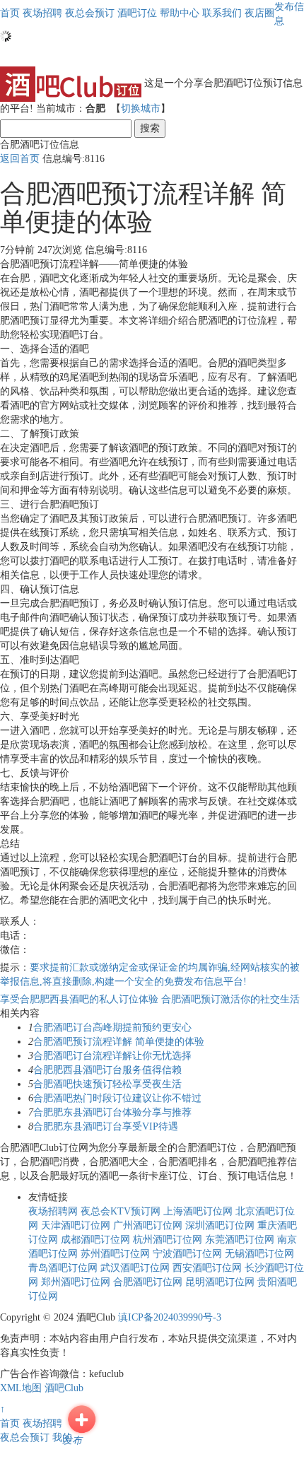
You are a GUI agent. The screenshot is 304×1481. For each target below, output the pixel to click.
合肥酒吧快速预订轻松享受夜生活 (107, 1084)
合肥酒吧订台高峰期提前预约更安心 (112, 1027)
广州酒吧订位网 (147, 1225)
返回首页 (20, 158)
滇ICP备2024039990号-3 (169, 1317)
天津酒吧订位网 (75, 1225)
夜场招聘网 (53, 1211)
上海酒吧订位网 (198, 1211)
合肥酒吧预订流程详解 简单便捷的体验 (118, 1041)
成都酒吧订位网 (95, 1239)
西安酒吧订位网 (207, 1268)
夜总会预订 (24, 1437)
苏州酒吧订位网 (115, 1253)
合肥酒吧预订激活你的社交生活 (230, 999)
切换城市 (140, 108)
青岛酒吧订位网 (63, 1268)
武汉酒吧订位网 (135, 1268)
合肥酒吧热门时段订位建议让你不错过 (117, 1098)
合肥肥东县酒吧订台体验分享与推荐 (112, 1112)
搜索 (150, 128)
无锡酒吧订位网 (259, 1253)
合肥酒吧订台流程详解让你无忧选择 (112, 1055)
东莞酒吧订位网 (239, 1239)
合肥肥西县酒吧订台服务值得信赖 (107, 1070)
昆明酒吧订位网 (220, 1282)
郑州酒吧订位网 (75, 1282)
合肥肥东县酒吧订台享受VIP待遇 (105, 1126)
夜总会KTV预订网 (120, 1211)
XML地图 (21, 1388)
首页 (10, 13)
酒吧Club (64, 1388)
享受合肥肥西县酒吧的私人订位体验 (80, 999)
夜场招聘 (42, 1423)
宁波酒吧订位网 (187, 1253)
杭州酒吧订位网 (167, 1239)
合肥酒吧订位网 (147, 1282)
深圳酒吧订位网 (220, 1225)
